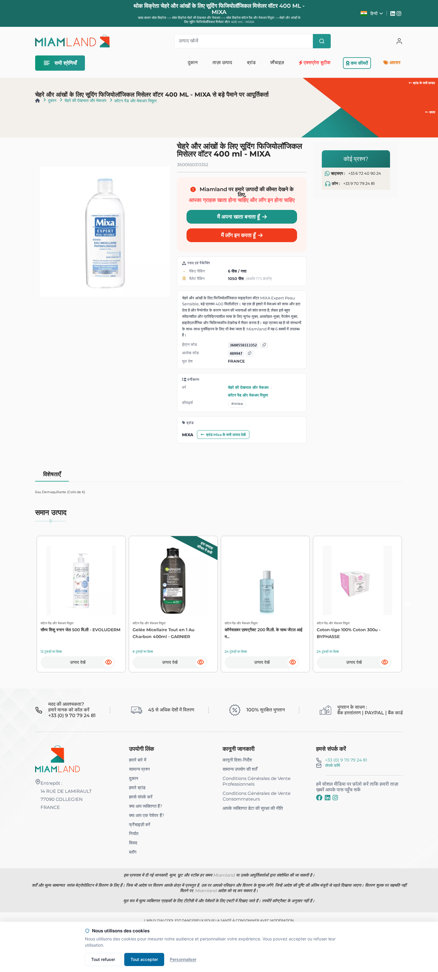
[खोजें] (322, 41)
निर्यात (133, 833)
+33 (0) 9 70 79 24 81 (346, 760)
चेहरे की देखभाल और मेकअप (85, 100)
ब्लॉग (132, 852)
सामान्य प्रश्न (139, 769)
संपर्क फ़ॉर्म (332, 765)
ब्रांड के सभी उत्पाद (423, 83)
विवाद (133, 843)
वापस (431, 112)
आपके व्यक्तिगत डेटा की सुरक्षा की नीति (253, 808)
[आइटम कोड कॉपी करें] (249, 353)
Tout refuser (103, 959)
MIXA (187, 434)
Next (407, 604)
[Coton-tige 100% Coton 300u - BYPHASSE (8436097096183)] (357, 580)
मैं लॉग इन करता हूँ (238, 235)
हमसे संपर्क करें (141, 797)
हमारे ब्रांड (137, 787)
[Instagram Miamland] (400, 13)
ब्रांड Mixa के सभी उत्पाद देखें (226, 434)
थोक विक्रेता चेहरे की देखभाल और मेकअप (196, 18)
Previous (31, 604)
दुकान (52, 100)
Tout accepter (144, 959)
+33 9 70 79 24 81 (359, 183)
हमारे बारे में (137, 760)
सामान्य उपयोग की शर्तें (240, 769)
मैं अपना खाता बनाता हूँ (238, 216)
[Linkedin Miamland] (393, 13)
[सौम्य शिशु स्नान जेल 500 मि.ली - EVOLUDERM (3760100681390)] (81, 580)
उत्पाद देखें (78, 662)
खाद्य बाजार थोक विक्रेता (152, 18)
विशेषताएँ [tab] (52, 474)
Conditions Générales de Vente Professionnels (257, 781)
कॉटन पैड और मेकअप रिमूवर (135, 100)
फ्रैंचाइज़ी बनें (139, 824)
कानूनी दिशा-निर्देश (237, 760)
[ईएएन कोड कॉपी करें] (264, 345)
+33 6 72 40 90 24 (364, 173)
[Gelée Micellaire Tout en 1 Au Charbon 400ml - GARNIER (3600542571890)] (173, 580)
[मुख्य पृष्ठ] (37, 100)
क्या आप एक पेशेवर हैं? (146, 815)
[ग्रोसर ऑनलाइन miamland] (72, 41)
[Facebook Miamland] (319, 798)
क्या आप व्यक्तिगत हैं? (145, 806)
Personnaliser (183, 959)
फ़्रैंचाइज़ (277, 62)
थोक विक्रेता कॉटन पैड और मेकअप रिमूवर (250, 18)
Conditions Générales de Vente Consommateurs (257, 796)
